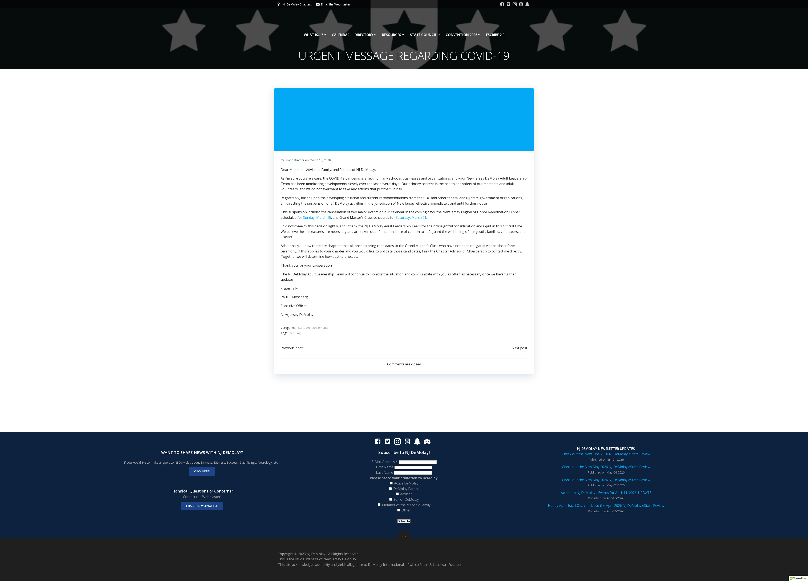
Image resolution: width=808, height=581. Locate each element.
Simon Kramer (294, 160)
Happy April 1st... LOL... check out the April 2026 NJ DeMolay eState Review (606, 505)
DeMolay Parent (406, 488)
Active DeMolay (406, 483)
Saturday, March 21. (411, 217)
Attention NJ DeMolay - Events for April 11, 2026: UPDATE (606, 492)
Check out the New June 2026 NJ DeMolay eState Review (606, 454)
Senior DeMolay (406, 499)
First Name (385, 467)
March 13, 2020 (320, 160)
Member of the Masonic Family (406, 505)
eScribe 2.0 (495, 34)
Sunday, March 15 (317, 217)
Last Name (385, 472)
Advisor (406, 494)
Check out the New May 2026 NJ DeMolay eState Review (606, 466)
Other (406, 510)
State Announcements (313, 328)
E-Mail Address (385, 461)
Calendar (341, 34)
